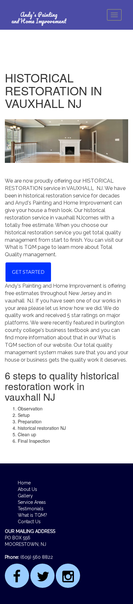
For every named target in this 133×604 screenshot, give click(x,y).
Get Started (28, 272)
